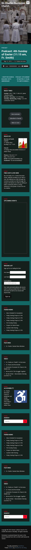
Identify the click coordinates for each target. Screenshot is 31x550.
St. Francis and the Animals (13, 364)
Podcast (4, 48)
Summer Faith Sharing (12, 327)
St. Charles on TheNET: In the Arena (15, 362)
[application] (15, 66)
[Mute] (22, 66)
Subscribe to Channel (15, 118)
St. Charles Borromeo (20, 61)
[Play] (4, 66)
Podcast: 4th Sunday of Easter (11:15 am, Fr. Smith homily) (22, 79)
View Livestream (15, 114)
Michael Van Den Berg (21, 547)
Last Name (6, 277)
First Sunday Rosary (11, 323)
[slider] (26, 66)
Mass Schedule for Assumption (14, 313)
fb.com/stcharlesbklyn (16, 160)
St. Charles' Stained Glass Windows (15, 346)
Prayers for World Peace (12, 325)
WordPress (21, 546)
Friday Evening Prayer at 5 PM (14, 315)
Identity (11, 547)
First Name (7, 272)
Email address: (7, 281)
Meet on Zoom (15, 122)
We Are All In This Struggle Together (15, 371)
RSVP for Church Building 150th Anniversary (8, 79)
